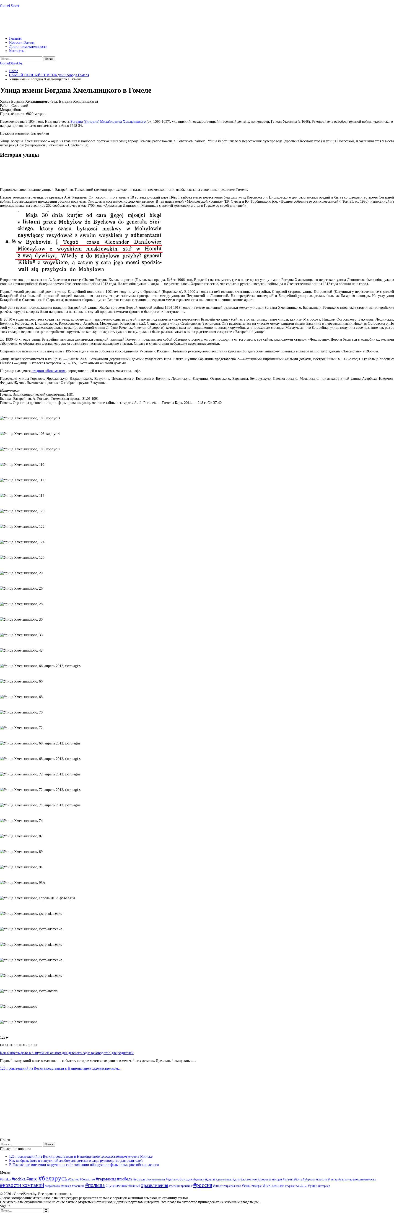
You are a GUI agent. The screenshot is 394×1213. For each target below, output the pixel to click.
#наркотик (345, 1179)
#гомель (139, 1179)
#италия (288, 1179)
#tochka (19, 1179)
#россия (202, 1185)
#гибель (124, 1179)
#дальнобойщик (179, 1179)
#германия (106, 1178)
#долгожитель (224, 1179)
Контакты (16, 51)
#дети (210, 1179)
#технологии (273, 1185)
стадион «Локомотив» (48, 371)
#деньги (198, 1179)
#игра (277, 1179)
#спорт (218, 1186)
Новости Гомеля (21, 42)
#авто (32, 1179)
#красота (321, 1179)
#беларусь (53, 1178)
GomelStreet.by (11, 63)
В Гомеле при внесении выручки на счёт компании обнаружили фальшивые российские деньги (84, 1165)
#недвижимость (364, 1179)
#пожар (66, 1186)
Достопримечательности (28, 46)
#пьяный (134, 1186)
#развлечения (154, 1185)
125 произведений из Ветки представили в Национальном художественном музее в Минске (81, 1156)
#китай (299, 1179)
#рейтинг (186, 1186)
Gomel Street (9, 6)
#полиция (78, 1186)
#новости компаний (22, 1185)
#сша (246, 1185)
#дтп (236, 1179)
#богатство (87, 1179)
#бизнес (73, 1179)
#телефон (256, 1186)
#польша (95, 1185)
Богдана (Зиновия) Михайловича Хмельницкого (108, 121)
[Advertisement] (83, 21)
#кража (310, 1179)
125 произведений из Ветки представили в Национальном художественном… (61, 1068)
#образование (52, 1186)
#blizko (5, 1179)
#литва (332, 1179)
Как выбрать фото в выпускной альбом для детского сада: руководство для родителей (67, 1053)
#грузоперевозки (155, 1179)
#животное (249, 1179)
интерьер (324, 1186)
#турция (290, 1186)
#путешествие (116, 1186)
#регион (174, 1186)
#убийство (301, 1186)
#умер (312, 1186)
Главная (15, 38)
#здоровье (264, 1179)
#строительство (232, 1186)
